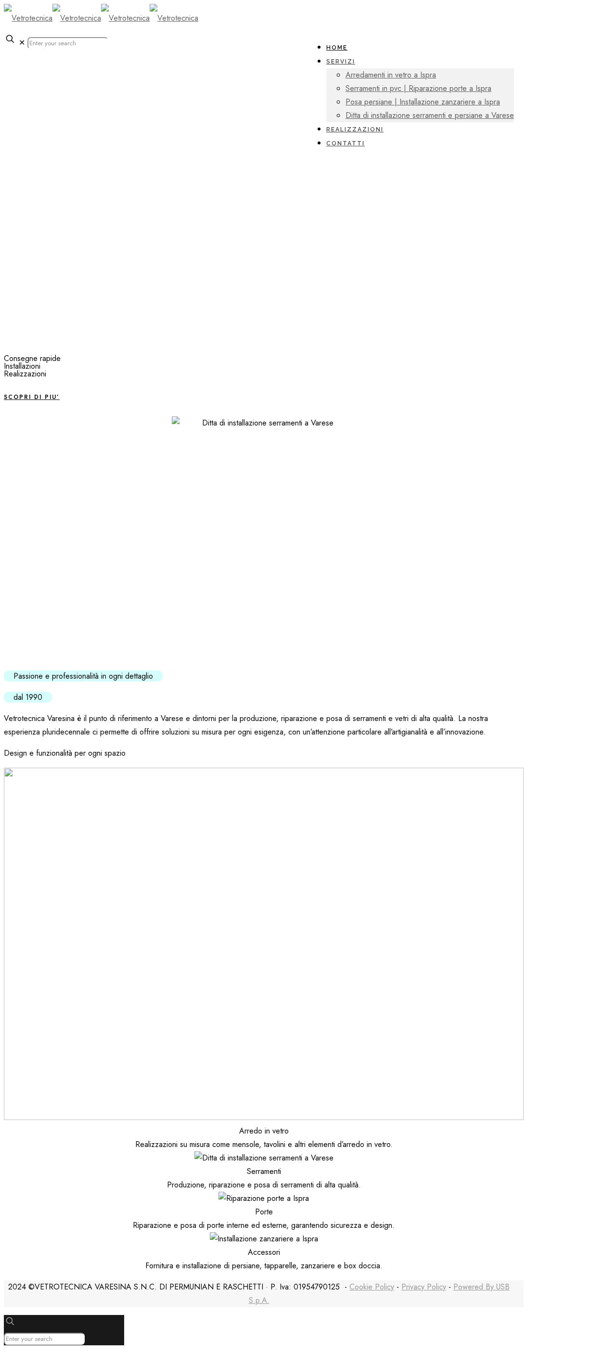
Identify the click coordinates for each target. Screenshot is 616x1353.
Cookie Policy (371, 1286)
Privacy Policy (423, 1286)
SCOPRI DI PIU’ (32, 397)
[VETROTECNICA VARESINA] (101, 18)
